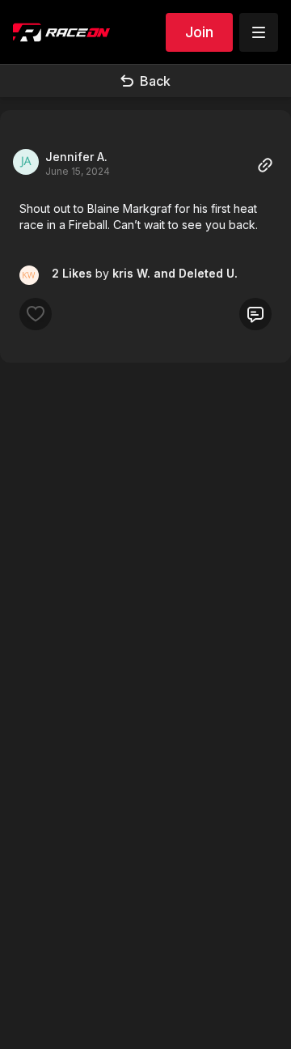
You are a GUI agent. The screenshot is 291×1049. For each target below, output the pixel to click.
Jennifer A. (76, 157)
